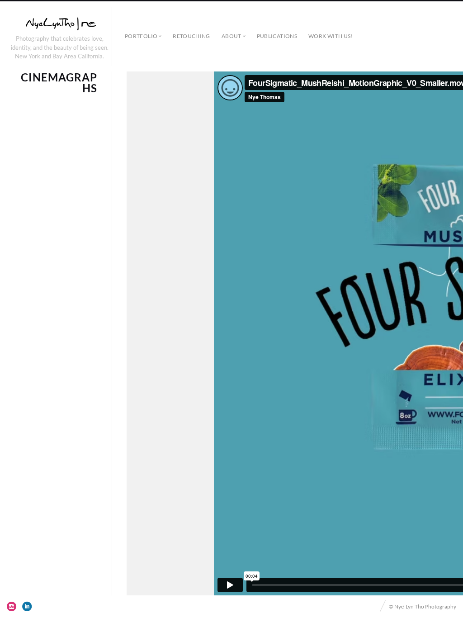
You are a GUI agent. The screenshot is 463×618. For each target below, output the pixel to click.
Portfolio (141, 36)
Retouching (191, 36)
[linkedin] (27, 606)
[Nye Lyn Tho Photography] (59, 23)
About (231, 36)
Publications (277, 36)
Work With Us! (330, 36)
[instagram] (12, 606)
